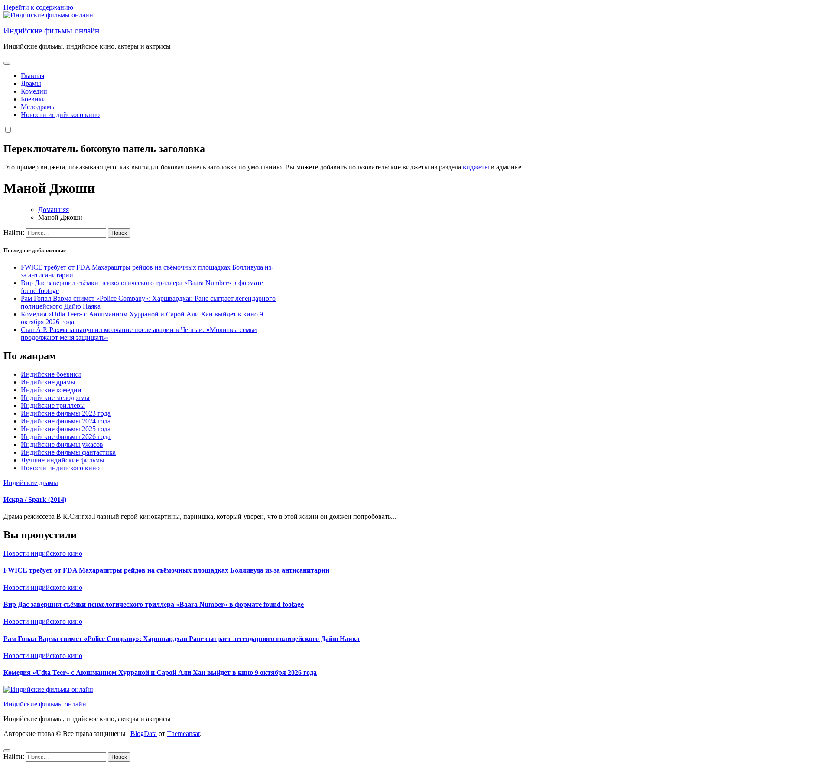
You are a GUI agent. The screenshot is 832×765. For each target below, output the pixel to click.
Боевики (33, 99)
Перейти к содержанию (38, 7)
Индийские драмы (48, 382)
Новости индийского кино (60, 114)
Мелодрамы (38, 107)
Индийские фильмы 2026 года (65, 436)
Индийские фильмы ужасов (62, 444)
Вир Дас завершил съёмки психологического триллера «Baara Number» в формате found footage (153, 604)
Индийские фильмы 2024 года (65, 421)
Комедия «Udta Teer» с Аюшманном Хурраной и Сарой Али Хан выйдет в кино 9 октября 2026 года (160, 672)
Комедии (34, 91)
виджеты (477, 167)
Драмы (31, 83)
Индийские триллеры (53, 405)
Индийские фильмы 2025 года (65, 429)
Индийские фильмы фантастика (68, 452)
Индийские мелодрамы (55, 397)
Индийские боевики (51, 374)
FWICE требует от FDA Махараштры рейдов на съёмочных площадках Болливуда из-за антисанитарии (166, 570)
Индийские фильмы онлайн (51, 30)
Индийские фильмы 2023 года (65, 413)
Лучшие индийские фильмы (62, 460)
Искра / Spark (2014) (34, 499)
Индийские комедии (51, 390)
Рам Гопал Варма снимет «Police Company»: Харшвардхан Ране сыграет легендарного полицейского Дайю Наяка (181, 638)
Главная (32, 75)
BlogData (143, 733)
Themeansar (183, 733)
